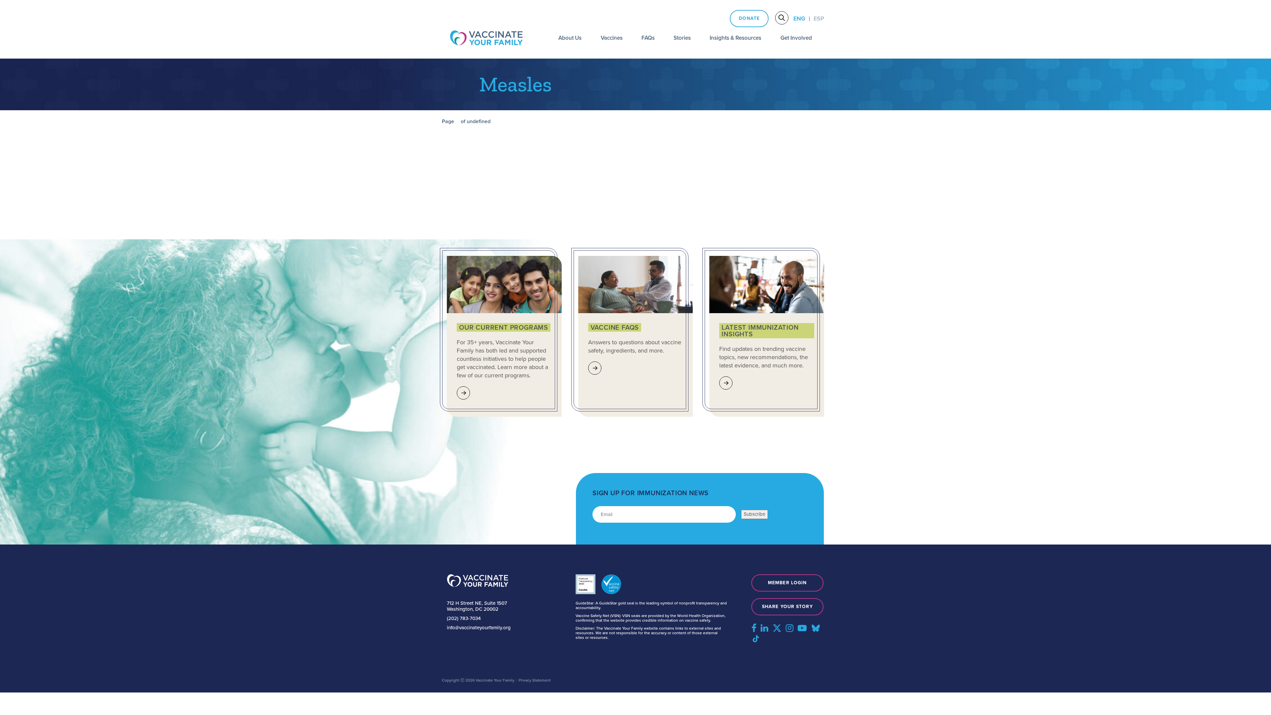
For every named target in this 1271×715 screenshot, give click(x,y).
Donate (749, 18)
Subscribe (754, 514)
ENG (799, 18)
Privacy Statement (535, 680)
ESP (819, 18)
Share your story (787, 606)
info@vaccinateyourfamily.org (479, 627)
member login (787, 582)
